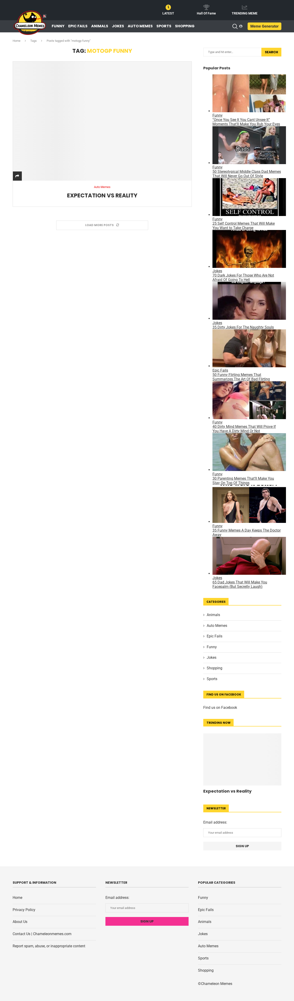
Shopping (185, 26)
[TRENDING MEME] (244, 7)
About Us (20, 922)
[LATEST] (168, 7)
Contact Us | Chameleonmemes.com (42, 934)
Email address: (215, 822)
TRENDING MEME (244, 13)
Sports (163, 26)
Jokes (118, 26)
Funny (58, 26)
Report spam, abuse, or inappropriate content (49, 946)
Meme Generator (264, 26)
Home (16, 40)
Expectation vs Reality (102, 195)
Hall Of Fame (206, 13)
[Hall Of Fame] (206, 7)
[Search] (234, 26)
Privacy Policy (24, 910)
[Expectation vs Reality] (102, 121)
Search (271, 52)
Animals (99, 26)
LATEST (168, 13)
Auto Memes (140, 26)
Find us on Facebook (220, 707)
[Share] (17, 176)
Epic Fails (78, 26)
